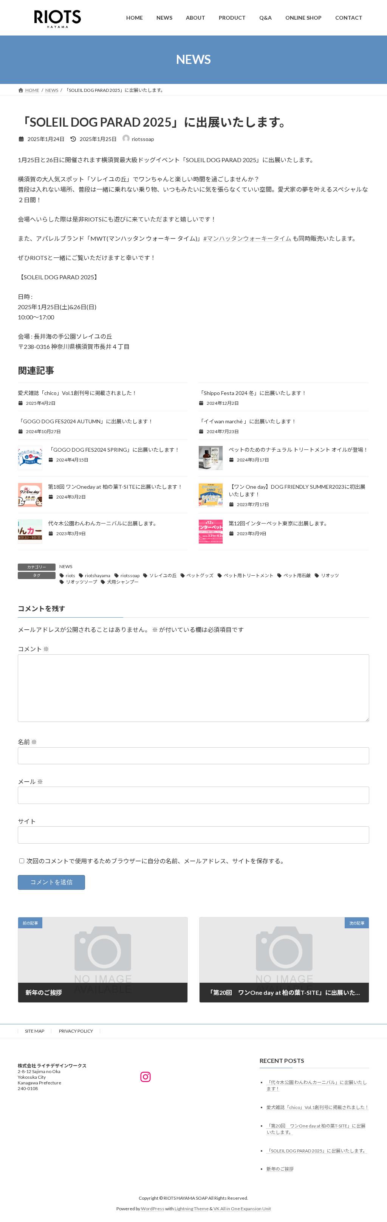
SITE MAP (34, 1031)
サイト (27, 821)
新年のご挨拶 (280, 1169)
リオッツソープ (81, 582)
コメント (33, 649)
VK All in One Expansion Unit (242, 1208)
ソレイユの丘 (162, 575)
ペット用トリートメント (249, 575)
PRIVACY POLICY (76, 1031)
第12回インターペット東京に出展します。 (279, 523)
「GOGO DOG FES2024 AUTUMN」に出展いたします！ (85, 421)
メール (30, 781)
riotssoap (130, 575)
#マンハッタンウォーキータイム (247, 238)
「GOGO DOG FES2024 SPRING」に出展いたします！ (114, 449)
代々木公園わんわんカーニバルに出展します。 (103, 523)
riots (70, 575)
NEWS (65, 566)
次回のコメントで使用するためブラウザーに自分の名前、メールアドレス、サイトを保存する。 (156, 860)
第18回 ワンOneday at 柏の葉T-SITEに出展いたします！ (115, 486)
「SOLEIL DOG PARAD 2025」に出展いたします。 (316, 1151)
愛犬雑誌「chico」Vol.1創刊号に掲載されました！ (77, 393)
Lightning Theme (192, 1208)
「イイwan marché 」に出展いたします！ (247, 421)
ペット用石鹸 (297, 575)
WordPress (152, 1208)
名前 (27, 742)
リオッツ (330, 575)
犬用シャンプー (123, 582)
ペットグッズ (200, 575)
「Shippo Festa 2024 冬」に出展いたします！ (252, 393)
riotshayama (97, 575)
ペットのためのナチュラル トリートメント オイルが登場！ (298, 449)
